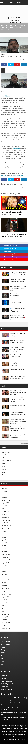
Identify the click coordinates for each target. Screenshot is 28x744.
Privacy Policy (5, 686)
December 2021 (6, 619)
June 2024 (4, 534)
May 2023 (4, 571)
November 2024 (6, 520)
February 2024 (6, 545)
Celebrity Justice (6, 455)
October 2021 (5, 625)
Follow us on (11, 245)
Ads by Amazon (23, 59)
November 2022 (6, 588)
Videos (4, 477)
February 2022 (6, 614)
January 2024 (5, 548)
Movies (4, 463)
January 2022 (5, 617)
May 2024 (4, 537)
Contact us (4, 675)
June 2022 (4, 602)
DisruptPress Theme (20, 739)
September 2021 (6, 628)
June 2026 (4, 494)
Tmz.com (3, 175)
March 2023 (5, 577)
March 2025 (5, 508)
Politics (4, 469)
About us (3, 678)
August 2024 (5, 528)
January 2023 (5, 582)
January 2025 (5, 514)
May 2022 (4, 605)
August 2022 (5, 597)
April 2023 (4, 574)
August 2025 (5, 503)
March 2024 (5, 543)
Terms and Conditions (7, 689)
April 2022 (4, 608)
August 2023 (5, 563)
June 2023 (4, 568)
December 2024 (6, 517)
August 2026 (5, 488)
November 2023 (6, 554)
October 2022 (5, 591)
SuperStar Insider (15, 2)
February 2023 (6, 580)
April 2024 (4, 540)
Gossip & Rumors (6, 460)
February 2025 (6, 511)
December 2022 (6, 585)
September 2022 (6, 594)
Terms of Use (21, 734)
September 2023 (6, 560)
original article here (17, 175)
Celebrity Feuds (6, 452)
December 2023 (6, 551)
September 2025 (6, 500)
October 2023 (5, 557)
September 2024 (6, 525)
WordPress (10, 739)
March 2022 (5, 611)
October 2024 (5, 523)
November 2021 (6, 622)
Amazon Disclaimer (6, 681)
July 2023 (4, 565)
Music (3, 54)
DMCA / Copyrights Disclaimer (9, 684)
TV (2, 475)
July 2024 (4, 531)
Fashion (4, 457)
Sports (3, 472)
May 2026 (4, 497)
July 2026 (4, 491)
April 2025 (4, 505)
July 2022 (4, 600)
